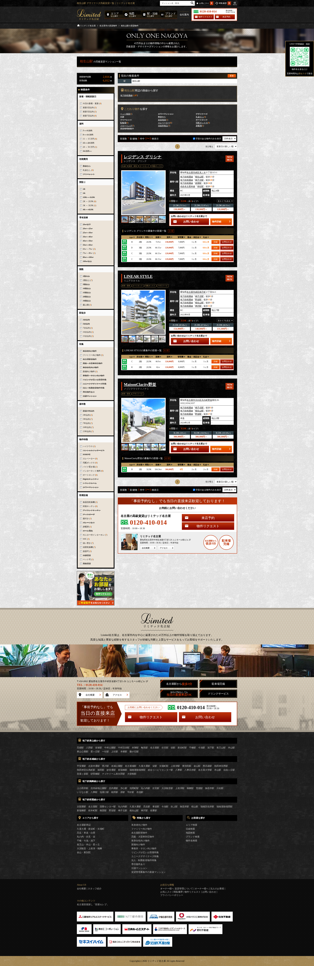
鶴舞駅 (190, 788)
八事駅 (178, 770)
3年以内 (86, 415)
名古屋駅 (154, 747)
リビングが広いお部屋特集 (145, 852)
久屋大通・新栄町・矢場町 (90, 829)
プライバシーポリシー (171, 895)
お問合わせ (227, 242)
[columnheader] (132, 237)
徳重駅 (198, 183)
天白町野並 (206, 400)
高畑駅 (80, 747)
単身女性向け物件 (140, 840)
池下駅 (210, 747)
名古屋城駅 (130, 766)
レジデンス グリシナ (143, 157)
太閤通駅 (81, 806)
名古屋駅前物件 (139, 833)
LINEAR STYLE (138, 276)
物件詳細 (216, 221)
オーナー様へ (202, 889)
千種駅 (192, 747)
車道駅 (155, 806)
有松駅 (200, 186)
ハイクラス (88, 446)
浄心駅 (123, 788)
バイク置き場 (89, 467)
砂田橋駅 (95, 774)
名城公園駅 (117, 766)
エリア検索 (191, 825)
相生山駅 (199, 177)
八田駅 (89, 747)
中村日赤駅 (124, 747)
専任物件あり (138, 864)
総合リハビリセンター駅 (160, 770)
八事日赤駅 (190, 770)
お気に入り (166, 892)
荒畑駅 (199, 788)
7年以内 (86, 423)
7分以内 (86, 328)
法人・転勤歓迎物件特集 (144, 860)
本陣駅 (135, 747)
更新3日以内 (88, 107)
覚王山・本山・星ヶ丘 (88, 844)
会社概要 (146, 548)
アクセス (164, 548)
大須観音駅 (167, 788)
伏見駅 (165, 747)
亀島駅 (144, 747)
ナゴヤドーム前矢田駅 (113, 774)
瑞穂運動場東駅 (138, 770)
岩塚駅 (98, 747)
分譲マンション (139, 868)
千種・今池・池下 (86, 840)
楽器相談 (162, 120)
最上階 (86, 305)
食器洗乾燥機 (89, 502)
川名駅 (220, 788)
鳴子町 (202, 292)
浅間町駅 (134, 788)
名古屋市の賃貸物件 (108, 26)
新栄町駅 (182, 747)
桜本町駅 (92, 810)
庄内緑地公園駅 (99, 788)
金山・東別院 (84, 852)
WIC (85, 539)
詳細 (216, 242)
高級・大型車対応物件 (142, 837)
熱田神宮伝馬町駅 (86, 770)
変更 (232, 76)
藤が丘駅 (134, 751)
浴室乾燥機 (88, 547)
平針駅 (130, 792)
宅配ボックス (89, 463)
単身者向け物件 (139, 825)
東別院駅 (186, 766)
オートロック (89, 475)
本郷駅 (123, 751)
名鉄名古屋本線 (187, 186)
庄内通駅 (113, 788)
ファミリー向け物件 (92, 355)
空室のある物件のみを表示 (209, 138)
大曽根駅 (131, 774)
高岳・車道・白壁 (86, 833)
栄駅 (173, 747)
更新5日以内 (88, 112)
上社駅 (114, 751)
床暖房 (86, 527)
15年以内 (87, 431)
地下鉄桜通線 (126, 95)
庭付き (86, 518)
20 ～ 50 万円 (88, 147)
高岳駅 (146, 806)
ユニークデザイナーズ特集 (145, 856)
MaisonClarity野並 (140, 384)
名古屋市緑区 (193, 172)
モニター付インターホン (94, 535)
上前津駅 (175, 766)
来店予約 (226, 17)
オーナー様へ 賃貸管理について (176, 889)
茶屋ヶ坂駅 (82, 774)
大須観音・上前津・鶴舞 (89, 848)
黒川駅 (105, 766)
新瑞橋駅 (122, 770)
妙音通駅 (111, 770)
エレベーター (89, 458)
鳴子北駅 (199, 180)
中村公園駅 (110, 747)
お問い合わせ (191, 221)
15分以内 (87, 336)
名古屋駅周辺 (84, 825)
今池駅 (201, 747)
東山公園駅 (82, 751)
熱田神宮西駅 (221, 766)
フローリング (126, 126)
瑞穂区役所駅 (207, 806)
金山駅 (197, 766)
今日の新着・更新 (91, 103)
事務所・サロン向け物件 (144, 848)
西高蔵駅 (207, 766)
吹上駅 (174, 806)
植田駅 (114, 792)
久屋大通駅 (144, 766)
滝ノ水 (202, 172)
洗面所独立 (163, 126)
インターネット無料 (92, 471)
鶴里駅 (103, 810)
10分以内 (87, 332)
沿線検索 (190, 829)
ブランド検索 (193, 837)
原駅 (122, 792)
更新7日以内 (88, 116)
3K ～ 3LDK (88, 205)
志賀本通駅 (94, 766)
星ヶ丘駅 (95, 751)
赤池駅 (139, 792)
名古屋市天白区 (194, 400)
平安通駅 (81, 766)
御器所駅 (209, 788)
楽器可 (86, 551)
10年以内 (87, 427)
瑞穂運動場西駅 (225, 806)
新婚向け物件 (89, 371)
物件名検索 (191, 840)
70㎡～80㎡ (88, 253)
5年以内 (86, 419)
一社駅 (105, 751)
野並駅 (198, 299)
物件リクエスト (205, 17)
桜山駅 (194, 806)
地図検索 (190, 833)
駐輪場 (123, 123)
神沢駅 (198, 306)
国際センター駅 (108, 806)
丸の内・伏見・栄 (86, 837)
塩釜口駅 (104, 792)
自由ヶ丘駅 (229, 770)
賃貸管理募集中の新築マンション (148, 872)
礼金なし (87, 170)
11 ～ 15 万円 (88, 139)
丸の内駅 (145, 788)
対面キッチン (89, 506)
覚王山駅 (221, 747)
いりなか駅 (82, 792)
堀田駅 (100, 770)
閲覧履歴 (178, 892)
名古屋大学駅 (205, 770)
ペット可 (87, 559)
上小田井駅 (82, 788)
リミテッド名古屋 (88, 26)
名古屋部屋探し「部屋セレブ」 (93, 904)
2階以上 (86, 280)
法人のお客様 (217, 889)
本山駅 (231, 747)
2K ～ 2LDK (88, 201)
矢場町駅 (163, 766)
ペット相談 (125, 114)
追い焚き (87, 543)
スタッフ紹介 (95, 889)
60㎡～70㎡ (88, 249)
